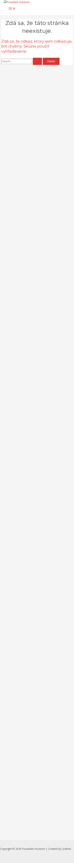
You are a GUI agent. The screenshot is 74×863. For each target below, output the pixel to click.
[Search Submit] (37, 61)
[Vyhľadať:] (22, 61)
